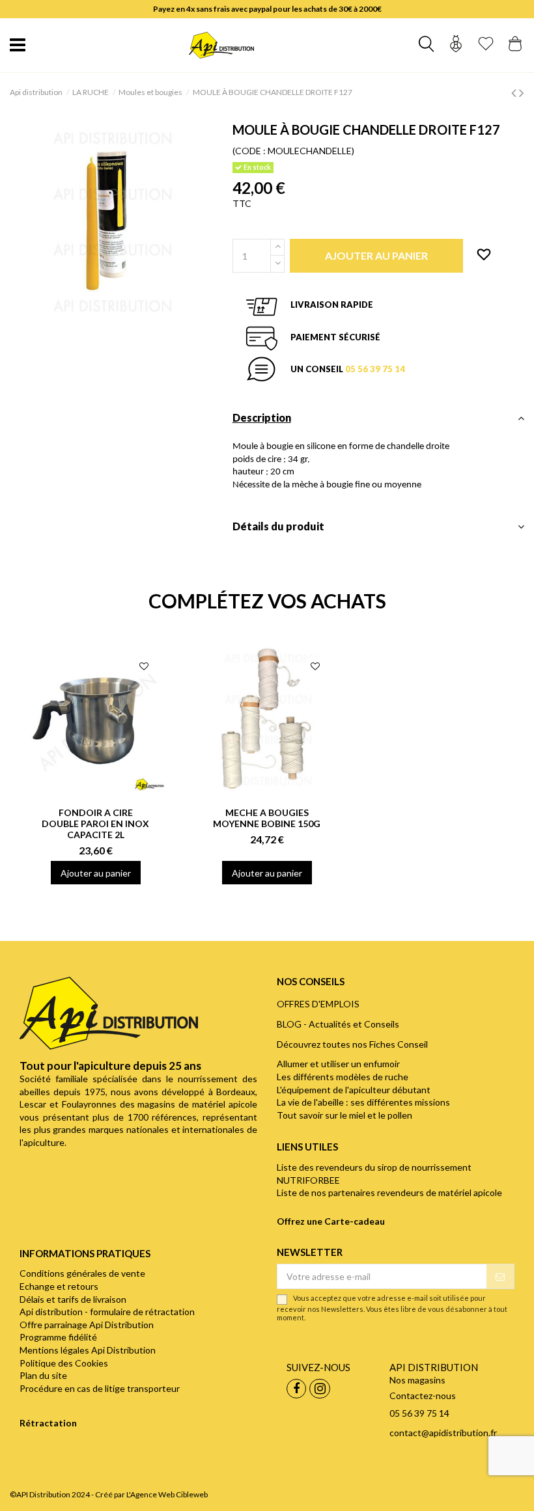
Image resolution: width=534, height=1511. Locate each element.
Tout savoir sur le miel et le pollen (344, 1115)
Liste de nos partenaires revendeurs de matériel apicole (389, 1192)
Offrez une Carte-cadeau (331, 1221)
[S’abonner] (500, 1276)
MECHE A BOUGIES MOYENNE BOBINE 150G (266, 818)
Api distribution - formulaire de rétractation (107, 1311)
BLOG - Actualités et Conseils (338, 1023)
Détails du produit (278, 526)
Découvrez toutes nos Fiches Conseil (352, 1044)
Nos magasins (417, 1379)
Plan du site (43, 1375)
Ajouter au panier (96, 872)
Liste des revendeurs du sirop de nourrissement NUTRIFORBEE (374, 1174)
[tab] (378, 421)
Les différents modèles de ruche (342, 1076)
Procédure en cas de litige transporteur (100, 1388)
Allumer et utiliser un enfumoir (338, 1063)
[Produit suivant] (521, 92)
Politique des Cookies (64, 1362)
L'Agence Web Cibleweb (167, 1494)
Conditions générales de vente (82, 1273)
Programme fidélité (58, 1336)
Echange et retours (59, 1286)
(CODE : (249, 150)
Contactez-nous (422, 1395)
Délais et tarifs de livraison (73, 1299)
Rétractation (48, 1422)
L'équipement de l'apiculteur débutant (353, 1089)
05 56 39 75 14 (375, 369)
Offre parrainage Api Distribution (87, 1324)
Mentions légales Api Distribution (88, 1349)
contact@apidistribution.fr (443, 1432)
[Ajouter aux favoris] (483, 255)
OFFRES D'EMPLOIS (318, 1003)
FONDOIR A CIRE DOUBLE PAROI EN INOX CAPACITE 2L (95, 823)
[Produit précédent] (515, 92)
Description (261, 417)
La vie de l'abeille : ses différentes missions (363, 1102)
